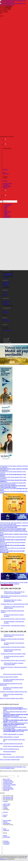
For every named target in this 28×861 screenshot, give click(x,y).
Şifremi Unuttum (7, 330)
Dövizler (5, 187)
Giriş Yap (5, 291)
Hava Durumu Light (8, 273)
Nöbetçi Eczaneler (7, 183)
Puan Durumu (6, 304)
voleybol (6, 206)
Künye (4, 295)
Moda (5, 214)
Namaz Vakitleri (7, 186)
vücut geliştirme (8, 204)
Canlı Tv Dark (6, 282)
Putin (5, 210)
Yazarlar (5, 180)
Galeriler (5, 339)
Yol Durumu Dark (7, 783)
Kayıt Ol (5, 294)
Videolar (5, 340)
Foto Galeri (6, 173)
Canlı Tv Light (6, 786)
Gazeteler (5, 278)
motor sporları (7, 211)
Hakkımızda (6, 312)
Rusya (5, 208)
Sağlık (5, 207)
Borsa (6, 779)
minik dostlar (7, 215)
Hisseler (5, 319)
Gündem (5, 169)
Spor (4, 172)
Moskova (6, 213)
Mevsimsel (7, 217)
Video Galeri (6, 283)
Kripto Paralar (6, 320)
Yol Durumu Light (7, 780)
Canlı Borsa (6, 185)
